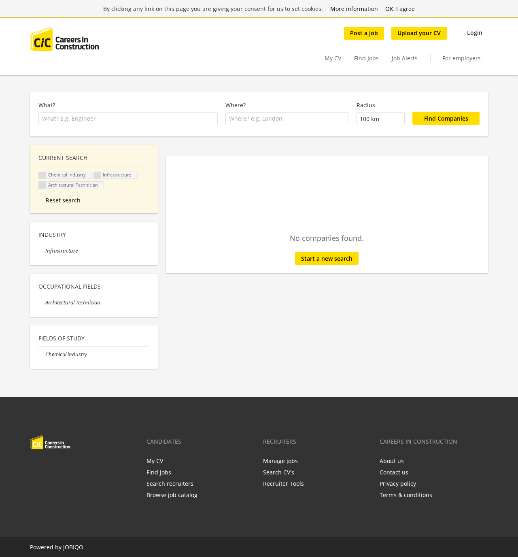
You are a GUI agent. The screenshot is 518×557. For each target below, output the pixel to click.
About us (392, 461)
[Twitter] (49, 466)
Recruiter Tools (283, 483)
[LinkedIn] (62, 466)
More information (354, 9)
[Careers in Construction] (64, 39)
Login (474, 32)
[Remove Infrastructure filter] (41, 250)
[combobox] (128, 118)
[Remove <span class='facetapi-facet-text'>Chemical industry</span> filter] (42, 175)
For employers (461, 58)
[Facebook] (36, 466)
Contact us (394, 472)
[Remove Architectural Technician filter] (41, 302)
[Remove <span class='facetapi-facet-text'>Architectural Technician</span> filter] (42, 185)
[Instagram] (76, 466)
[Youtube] (87, 466)
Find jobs (158, 472)
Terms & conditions (406, 495)
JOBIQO (73, 547)
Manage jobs (280, 461)
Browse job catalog (171, 495)
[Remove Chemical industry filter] (41, 354)
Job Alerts (405, 58)
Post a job (364, 33)
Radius (366, 105)
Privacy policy (398, 483)
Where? (235, 105)
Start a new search (326, 258)
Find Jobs (366, 58)
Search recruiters (169, 483)
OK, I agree (400, 9)
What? (46, 105)
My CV (333, 58)
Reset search (63, 200)
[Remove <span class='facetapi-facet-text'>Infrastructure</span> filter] (97, 175)
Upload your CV (419, 33)
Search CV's (278, 472)
